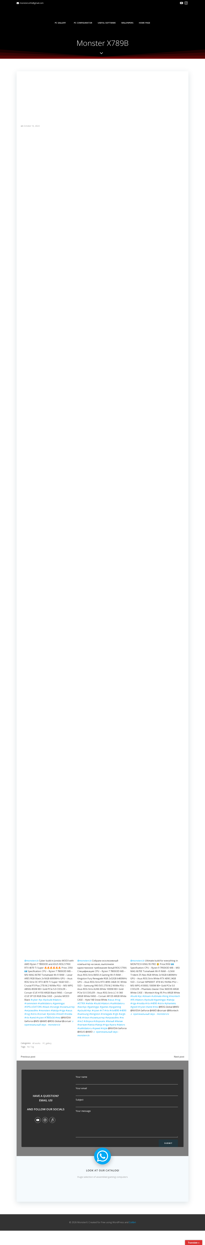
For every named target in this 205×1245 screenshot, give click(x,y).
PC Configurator (83, 22)
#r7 (102, 1010)
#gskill (134, 1006)
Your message (83, 1110)
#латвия (82, 1024)
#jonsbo (51, 1013)
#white (89, 1003)
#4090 (123, 1010)
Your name (81, 1076)
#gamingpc (59, 1003)
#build (97, 1003)
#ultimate (156, 996)
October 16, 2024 (31, 126)
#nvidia (68, 1013)
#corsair (41, 1013)
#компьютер (67, 1006)
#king (165, 996)
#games (104, 1006)
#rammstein (30, 1003)
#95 (132, 999)
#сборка (88, 1021)
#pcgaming (115, 1006)
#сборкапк (99, 1021)
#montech (174, 996)
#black (46, 1006)
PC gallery (60, 22)
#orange (54, 1006)
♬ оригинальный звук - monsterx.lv (149, 1013)
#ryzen (40, 1017)
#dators (57, 999)
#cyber (34, 999)
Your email (81, 1088)
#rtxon (86, 1017)
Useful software (107, 22)
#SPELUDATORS (33, 1006)
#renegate (106, 1013)
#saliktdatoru (45, 1003)
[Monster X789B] (102, 95)
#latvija (55, 1010)
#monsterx (44, 1010)
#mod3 (60, 1013)
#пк (122, 1017)
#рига (112, 1024)
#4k (79, 1017)
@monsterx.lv (31, 960)
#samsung (83, 1013)
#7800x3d (49, 1017)
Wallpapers (127, 22)
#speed (96, 1028)
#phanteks (170, 1003)
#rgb (115, 1013)
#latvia (91, 1024)
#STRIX (81, 1003)
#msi (58, 1017)
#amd (33, 1017)
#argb (122, 1013)
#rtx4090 (114, 1010)
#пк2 (80, 1021)
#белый (110, 1021)
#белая (119, 1021)
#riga (62, 1010)
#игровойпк (31, 1010)
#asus (69, 1010)
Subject (79, 1099)
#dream (146, 996)
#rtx (26, 1017)
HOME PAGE (144, 22)
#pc (40, 999)
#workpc (82, 1006)
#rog (27, 1013)
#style (104, 1028)
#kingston (94, 1013)
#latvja (98, 1024)
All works (36, 1043)
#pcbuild (47, 999)
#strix (33, 1013)
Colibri (132, 1222)
